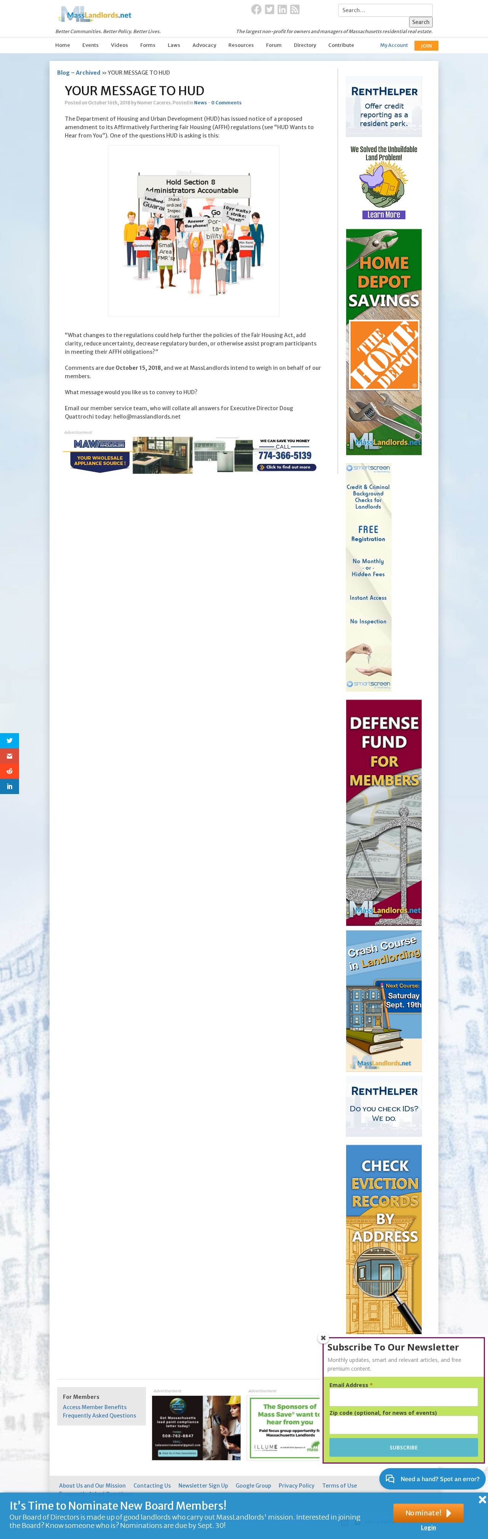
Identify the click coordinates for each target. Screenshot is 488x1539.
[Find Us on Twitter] (269, 10)
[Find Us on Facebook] (256, 10)
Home (62, 45)
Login (428, 1527)
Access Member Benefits (95, 1407)
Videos (119, 45)
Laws (174, 45)
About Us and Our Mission (92, 1485)
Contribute (341, 45)
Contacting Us (152, 1485)
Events (90, 45)
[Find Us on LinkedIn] (282, 10)
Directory (305, 45)
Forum (274, 45)
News (200, 102)
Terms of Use (339, 1485)
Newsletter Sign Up (203, 1485)
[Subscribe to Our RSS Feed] (295, 10)
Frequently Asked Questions (99, 1415)
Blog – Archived (78, 72)
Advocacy (204, 45)
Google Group (253, 1485)
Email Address (351, 1385)
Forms (148, 45)
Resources (241, 45)
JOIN (426, 46)
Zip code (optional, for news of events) (383, 1413)
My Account (394, 45)
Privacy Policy (297, 1485)
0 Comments (226, 102)
